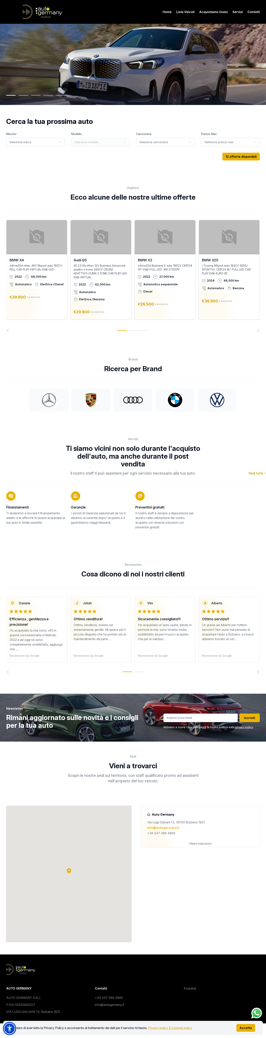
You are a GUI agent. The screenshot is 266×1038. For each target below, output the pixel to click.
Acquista (190, 988)
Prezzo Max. (209, 134)
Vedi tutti (256, 473)
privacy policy (244, 727)
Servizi (238, 12)
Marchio (11, 134)
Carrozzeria (143, 134)
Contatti (254, 12)
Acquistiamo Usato (213, 12)
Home (167, 12)
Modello (76, 134)
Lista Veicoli (185, 12)
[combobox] (35, 142)
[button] (69, 871)
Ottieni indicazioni (200, 843)
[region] (133, 276)
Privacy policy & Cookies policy (170, 1028)
